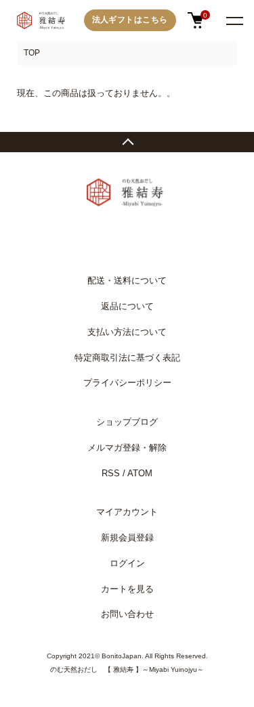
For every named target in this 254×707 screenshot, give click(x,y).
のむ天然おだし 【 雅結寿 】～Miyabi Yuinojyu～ (127, 669)
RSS (111, 473)
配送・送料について (127, 280)
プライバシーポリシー (127, 383)
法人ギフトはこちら (130, 20)
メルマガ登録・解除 (127, 447)
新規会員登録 (127, 537)
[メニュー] (233, 20)
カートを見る (127, 589)
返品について (127, 306)
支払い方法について (127, 332)
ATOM (139, 473)
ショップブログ (127, 422)
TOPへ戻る (127, 142)
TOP (32, 53)
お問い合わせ (127, 614)
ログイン (127, 563)
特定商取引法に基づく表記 (127, 357)
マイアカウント (127, 512)
